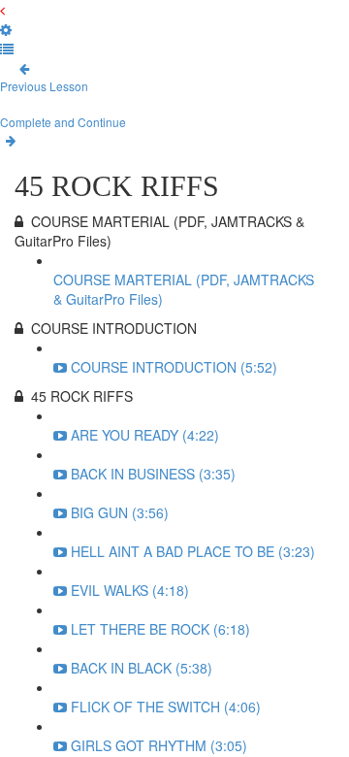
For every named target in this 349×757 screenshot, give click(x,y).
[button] (2, 9)
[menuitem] (6, 29)
